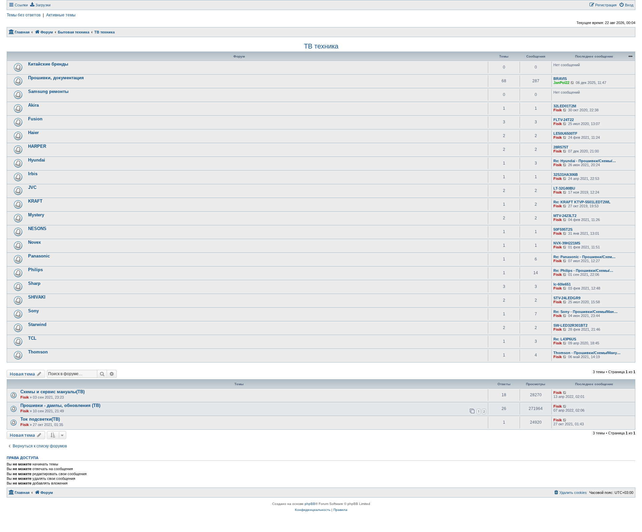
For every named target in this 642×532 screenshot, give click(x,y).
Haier (33, 132)
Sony (33, 310)
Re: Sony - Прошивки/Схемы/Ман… (585, 312)
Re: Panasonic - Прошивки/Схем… (584, 257)
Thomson (38, 351)
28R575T (560, 147)
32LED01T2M (564, 106)
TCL (32, 338)
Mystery (36, 214)
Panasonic (39, 255)
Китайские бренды (48, 64)
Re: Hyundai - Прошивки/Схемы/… (584, 161)
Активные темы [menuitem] (61, 15)
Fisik (557, 110)
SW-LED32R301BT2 (570, 325)
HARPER (37, 146)
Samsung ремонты (48, 91)
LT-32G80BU (564, 188)
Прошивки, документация (56, 77)
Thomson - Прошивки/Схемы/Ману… (587, 353)
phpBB (310, 504)
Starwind (37, 324)
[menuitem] (39, 5)
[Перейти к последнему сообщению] (565, 393)
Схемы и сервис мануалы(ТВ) (52, 391)
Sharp (34, 283)
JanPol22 (561, 83)
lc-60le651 (562, 284)
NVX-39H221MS (566, 243)
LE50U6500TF (565, 133)
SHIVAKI (36, 297)
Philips (35, 269)
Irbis (32, 173)
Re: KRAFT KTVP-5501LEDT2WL (582, 202)
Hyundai (36, 160)
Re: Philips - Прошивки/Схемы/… (583, 271)
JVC (32, 187)
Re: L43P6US (564, 339)
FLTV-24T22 (563, 120)
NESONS (37, 228)
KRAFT (35, 201)
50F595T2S (562, 229)
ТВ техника (321, 46)
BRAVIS (560, 79)
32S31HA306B (565, 175)
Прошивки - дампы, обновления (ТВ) (60, 405)
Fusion (35, 118)
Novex (34, 242)
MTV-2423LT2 (564, 216)
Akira (33, 105)
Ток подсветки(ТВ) (40, 419)
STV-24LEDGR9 (566, 298)
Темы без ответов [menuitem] (23, 15)
